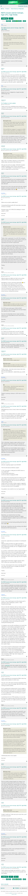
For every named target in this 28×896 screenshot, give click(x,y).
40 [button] (20, 21)
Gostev (2, 271)
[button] (7, 21)
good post (7, 665)
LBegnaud (3, 594)
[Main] (14, 2)
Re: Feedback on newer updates (8, 103)
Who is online (4, 884)
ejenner (2, 763)
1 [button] (10, 21)
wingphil (2, 219)
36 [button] (13, 21)
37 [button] (14, 21)
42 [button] (23, 21)
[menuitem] (25, 6)
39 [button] (18, 21)
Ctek (2, 24)
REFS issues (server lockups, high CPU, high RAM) (12, 14)
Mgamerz (2, 68)
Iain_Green (3, 193)
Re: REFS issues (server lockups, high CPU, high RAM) (12, 28)
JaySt (2, 421)
